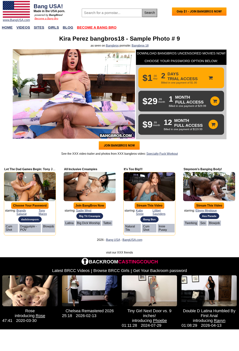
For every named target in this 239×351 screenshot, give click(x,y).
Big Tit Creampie (89, 216)
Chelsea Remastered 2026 (90, 310)
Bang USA (113, 239)
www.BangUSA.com (16, 20)
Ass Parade (209, 216)
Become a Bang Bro (46, 18)
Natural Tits (130, 228)
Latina (69, 223)
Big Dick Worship (88, 223)
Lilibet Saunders (159, 212)
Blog (68, 27)
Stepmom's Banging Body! (203, 169)
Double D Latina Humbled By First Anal (209, 313)
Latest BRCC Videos (71, 270)
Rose (30, 310)
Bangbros (112, 45)
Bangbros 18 (140, 45)
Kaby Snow (140, 212)
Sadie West (83, 210)
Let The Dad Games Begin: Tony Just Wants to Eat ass (42, 169)
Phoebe (160, 320)
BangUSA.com (132, 239)
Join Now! (178, 29)
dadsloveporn (30, 219)
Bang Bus (149, 219)
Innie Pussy (163, 228)
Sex (203, 223)
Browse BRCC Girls (111, 270)
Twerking (191, 223)
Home (7, 27)
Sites (39, 27)
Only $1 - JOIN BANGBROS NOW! (199, 11)
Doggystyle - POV (28, 228)
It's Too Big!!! (133, 169)
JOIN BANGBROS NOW (119, 145)
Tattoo (107, 223)
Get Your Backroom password (160, 270)
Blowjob (48, 226)
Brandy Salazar (21, 212)
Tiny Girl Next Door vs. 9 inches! (149, 313)
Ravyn (219, 320)
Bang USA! (48, 6)
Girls (53, 27)
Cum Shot (9, 228)
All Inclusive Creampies (80, 169)
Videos (23, 27)
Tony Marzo (43, 212)
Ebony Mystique (206, 210)
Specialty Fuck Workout (162, 153)
